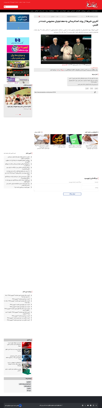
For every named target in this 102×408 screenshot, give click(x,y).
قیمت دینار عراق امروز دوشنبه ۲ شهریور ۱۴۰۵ (19, 307)
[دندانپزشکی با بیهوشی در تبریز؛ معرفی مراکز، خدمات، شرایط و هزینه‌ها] (26, 365)
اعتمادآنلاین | (94, 68)
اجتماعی (73, 11)
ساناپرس (29, 388)
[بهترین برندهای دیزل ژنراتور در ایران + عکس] (26, 371)
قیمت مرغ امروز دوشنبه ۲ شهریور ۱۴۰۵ (20, 299)
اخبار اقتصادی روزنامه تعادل (25, 384)
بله (57, 69)
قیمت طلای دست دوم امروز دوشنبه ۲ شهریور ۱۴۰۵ (18, 320)
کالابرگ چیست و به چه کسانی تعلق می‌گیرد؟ (13, 350)
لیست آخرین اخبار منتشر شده (10, 153)
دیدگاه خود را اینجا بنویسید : (74, 182)
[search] (5, 6)
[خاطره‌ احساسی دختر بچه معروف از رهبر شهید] (18, 95)
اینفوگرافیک (51, 11)
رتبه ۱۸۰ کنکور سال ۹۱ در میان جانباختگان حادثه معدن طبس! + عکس (83, 78)
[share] (39, 16)
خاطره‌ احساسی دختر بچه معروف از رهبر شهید (19, 107)
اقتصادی (78, 11)
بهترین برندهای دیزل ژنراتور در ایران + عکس (13, 370)
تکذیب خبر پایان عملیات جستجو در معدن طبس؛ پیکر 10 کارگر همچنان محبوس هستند (83, 81)
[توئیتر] (84, 405)
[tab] (18, 114)
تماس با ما (28, 2)
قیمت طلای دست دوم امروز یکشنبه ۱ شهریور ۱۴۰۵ (18, 318)
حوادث (57, 11)
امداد (91, 88)
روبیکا (62, 69)
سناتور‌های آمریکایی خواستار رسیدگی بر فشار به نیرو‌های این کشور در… (17, 164)
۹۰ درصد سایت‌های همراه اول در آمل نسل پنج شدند (17, 171)
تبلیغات (20, 2)
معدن (96, 88)
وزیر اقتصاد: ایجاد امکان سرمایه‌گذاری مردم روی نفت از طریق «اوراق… (17, 180)
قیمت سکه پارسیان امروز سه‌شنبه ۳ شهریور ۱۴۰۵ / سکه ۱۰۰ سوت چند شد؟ (17, 296)
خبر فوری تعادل (27, 386)
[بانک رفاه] (18, 80)
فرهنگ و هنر (63, 11)
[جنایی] (18, 72)
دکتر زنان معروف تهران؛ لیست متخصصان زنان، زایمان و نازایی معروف (14, 344)
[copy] (95, 92)
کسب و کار (42, 11)
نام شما (96, 182)
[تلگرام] (90, 405)
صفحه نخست (94, 11)
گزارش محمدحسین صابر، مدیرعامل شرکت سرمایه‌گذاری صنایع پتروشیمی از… (17, 177)
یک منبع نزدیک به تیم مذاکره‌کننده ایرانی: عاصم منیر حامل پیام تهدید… (17, 184)
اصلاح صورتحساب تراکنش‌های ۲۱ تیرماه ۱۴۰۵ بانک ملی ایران (17, 173)
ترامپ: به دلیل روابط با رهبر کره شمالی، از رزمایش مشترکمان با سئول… (18, 157)
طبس (87, 88)
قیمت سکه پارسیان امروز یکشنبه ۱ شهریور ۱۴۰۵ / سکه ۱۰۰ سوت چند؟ (16, 301)
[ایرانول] (18, 64)
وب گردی (29, 340)
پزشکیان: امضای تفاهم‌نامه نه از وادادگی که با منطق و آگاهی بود (17, 161)
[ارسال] (88, 16)
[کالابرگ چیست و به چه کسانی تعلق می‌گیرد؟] (26, 352)
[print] (86, 16)
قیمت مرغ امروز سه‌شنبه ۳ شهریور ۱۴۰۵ (20, 316)
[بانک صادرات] (18, 41)
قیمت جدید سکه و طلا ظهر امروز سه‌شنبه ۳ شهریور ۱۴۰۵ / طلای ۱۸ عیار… (16, 309)
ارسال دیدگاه (72, 194)
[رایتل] (18, 49)
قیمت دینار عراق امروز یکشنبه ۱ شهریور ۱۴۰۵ (19, 304)
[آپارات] (82, 405)
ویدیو (32, 11)
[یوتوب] (87, 405)
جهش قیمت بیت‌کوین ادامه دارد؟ (21, 187)
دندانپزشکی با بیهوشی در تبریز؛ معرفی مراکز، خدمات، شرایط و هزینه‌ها (14, 364)
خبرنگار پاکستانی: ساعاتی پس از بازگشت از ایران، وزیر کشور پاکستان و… (17, 168)
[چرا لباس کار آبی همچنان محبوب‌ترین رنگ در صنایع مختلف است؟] (26, 358)
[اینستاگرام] (92, 405)
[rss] (95, 405)
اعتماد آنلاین (45, 405)
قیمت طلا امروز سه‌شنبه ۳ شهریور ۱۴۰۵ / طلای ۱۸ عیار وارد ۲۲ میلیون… (17, 313)
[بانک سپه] (18, 56)
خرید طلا (29, 390)
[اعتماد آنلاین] (91, 5)
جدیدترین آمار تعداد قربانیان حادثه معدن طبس (87, 84)
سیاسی (88, 11)
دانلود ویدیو (65, 65)
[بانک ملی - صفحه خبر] (18, 18)
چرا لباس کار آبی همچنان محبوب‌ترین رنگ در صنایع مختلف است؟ (13, 357)
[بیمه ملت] (18, 26)
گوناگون (36, 11)
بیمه (47, 11)
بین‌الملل (83, 11)
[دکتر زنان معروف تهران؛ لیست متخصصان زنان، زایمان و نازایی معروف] (26, 345)
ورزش (68, 11)
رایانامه (96, 187)
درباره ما (24, 2)
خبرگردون (29, 382)
